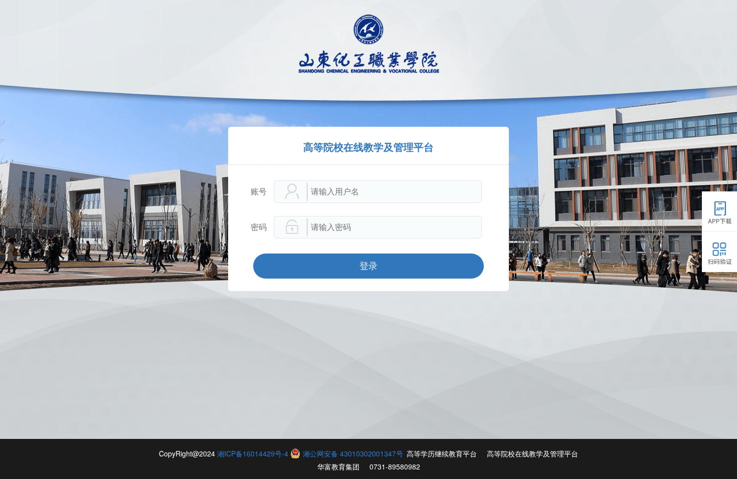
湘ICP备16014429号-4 (252, 453)
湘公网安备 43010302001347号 (353, 453)
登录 (368, 266)
